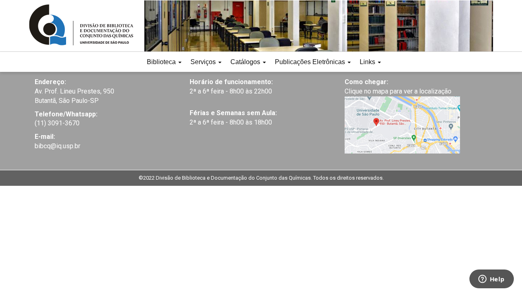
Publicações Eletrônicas (311, 61)
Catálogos (246, 61)
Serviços (203, 61)
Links (368, 61)
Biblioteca (162, 61)
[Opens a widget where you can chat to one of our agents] (491, 280)
